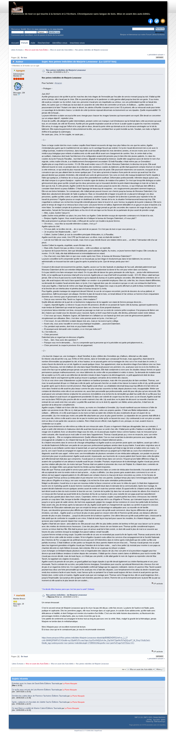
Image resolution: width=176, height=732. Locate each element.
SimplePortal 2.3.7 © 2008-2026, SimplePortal (88, 730)
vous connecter (41, 29)
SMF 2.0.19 (139, 717)
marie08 (20, 595)
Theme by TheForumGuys (155, 721)
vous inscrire (58, 29)
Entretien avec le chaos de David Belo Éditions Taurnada (36, 683)
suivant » (161, 55)
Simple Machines (159, 717)
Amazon (58, 83)
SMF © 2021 (148, 717)
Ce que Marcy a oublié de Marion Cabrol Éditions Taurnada (37, 708)
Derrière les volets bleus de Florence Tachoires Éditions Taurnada (39, 696)
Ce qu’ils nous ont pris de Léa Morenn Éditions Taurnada (36, 689)
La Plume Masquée (70, 684)
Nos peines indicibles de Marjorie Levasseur (66, 70)
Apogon (20, 70)
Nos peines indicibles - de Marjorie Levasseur (66, 595)
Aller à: (124, 669)
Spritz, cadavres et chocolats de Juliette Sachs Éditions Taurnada (39, 702)
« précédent (152, 55)
